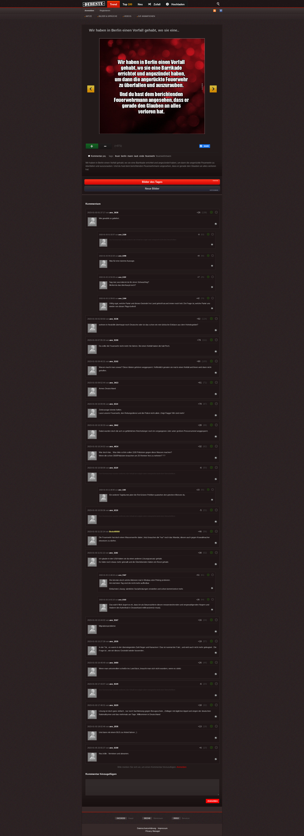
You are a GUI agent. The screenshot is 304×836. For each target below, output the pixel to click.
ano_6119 (122, 277)
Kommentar (98, 156)
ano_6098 (122, 256)
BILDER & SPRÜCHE (107, 16)
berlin (123, 156)
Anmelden (89, 10)
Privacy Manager (152, 831)
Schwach (105, 146)
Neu (140, 4)
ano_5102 (113, 361)
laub (136, 156)
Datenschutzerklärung (146, 828)
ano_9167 (122, 575)
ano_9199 (113, 340)
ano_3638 (113, 212)
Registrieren (105, 10)
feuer (117, 156)
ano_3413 (113, 383)
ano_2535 (113, 641)
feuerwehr (150, 156)
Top (127, 4)
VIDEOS (127, 16)
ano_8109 (113, 684)
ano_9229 (113, 705)
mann (130, 156)
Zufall (157, 4)
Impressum (162, 828)
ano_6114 (113, 404)
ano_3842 (113, 425)
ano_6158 (113, 748)
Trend (113, 4)
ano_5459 (113, 663)
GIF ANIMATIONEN (146, 16)
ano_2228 (122, 235)
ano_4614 (113, 446)
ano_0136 (113, 319)
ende (141, 156)
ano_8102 (122, 600)
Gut (92, 146)
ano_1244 (122, 298)
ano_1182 (122, 490)
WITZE (88, 16)
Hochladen (178, 4)
